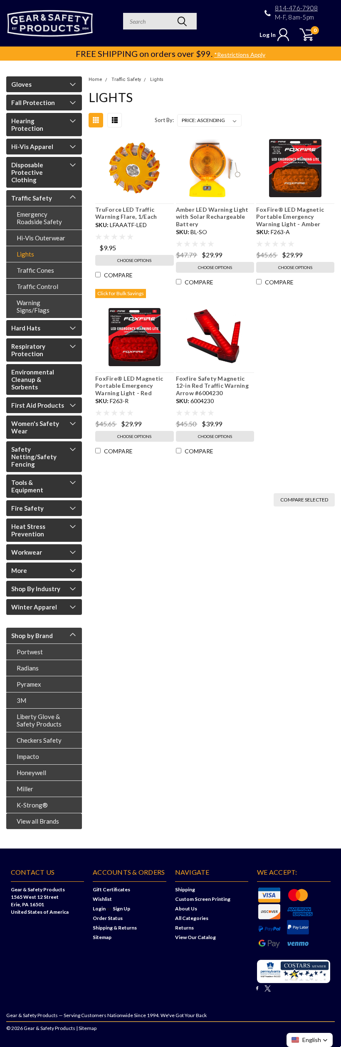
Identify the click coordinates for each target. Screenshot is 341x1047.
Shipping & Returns (115, 928)
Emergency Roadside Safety (39, 217)
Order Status (108, 918)
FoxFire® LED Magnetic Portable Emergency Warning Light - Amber (290, 217)
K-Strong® (32, 805)
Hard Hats (25, 328)
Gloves (21, 84)
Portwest (30, 652)
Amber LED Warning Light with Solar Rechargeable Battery (212, 217)
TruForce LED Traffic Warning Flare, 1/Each (126, 213)
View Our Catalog (195, 937)
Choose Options (134, 260)
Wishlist (102, 899)
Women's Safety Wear (35, 427)
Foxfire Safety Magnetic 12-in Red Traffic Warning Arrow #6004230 (212, 385)
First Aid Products (37, 405)
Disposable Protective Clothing (27, 172)
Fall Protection (33, 102)
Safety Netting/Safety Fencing (34, 456)
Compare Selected (304, 500)
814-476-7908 (296, 8)
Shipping (185, 889)
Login (99, 908)
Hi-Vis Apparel (32, 146)
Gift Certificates (111, 889)
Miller (25, 789)
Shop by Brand (32, 635)
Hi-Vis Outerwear (41, 238)
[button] (310, 1040)
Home (95, 79)
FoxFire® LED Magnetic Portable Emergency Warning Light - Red (129, 385)
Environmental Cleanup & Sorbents (32, 379)
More (19, 570)
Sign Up (121, 908)
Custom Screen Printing (202, 899)
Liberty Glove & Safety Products (39, 720)
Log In (267, 34)
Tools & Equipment (27, 486)
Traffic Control (37, 286)
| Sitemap (86, 1028)
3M (21, 700)
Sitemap (102, 937)
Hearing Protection (27, 124)
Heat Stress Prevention (28, 530)
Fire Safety (27, 508)
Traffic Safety (31, 198)
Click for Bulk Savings (120, 293)
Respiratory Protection (28, 349)
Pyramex (29, 684)
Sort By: (164, 120)
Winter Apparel (34, 607)
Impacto (28, 756)
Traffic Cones (35, 270)
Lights (25, 254)
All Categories (191, 918)
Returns (184, 928)
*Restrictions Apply (239, 54)
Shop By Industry (35, 588)
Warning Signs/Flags (33, 306)
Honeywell (31, 772)
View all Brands (38, 821)
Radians (28, 668)
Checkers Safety (39, 740)
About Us (186, 908)
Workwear (26, 552)
